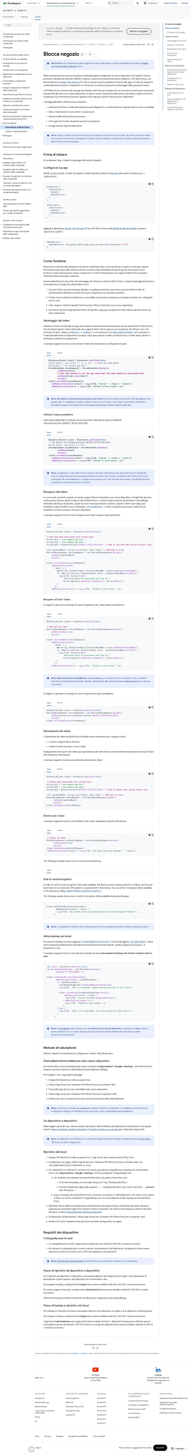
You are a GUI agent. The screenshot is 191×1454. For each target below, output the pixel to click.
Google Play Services (70, 82)
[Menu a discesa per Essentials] (40, 3)
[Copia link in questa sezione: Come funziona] (68, 261)
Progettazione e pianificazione (61, 3)
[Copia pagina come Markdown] (90, 54)
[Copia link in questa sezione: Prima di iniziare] (69, 154)
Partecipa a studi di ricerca (171, 1413)
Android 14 (101, 1410)
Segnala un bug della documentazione (168, 1403)
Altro (87, 3)
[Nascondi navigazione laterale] (31, 1449)
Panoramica (8, 17)
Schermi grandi (72, 1398)
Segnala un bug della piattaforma (173, 1398)
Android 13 (101, 1415)
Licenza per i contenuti (78, 1353)
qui (125, 1298)
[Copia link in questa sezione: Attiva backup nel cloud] (73, 936)
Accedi (185, 3)
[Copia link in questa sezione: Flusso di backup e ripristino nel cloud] (91, 1305)
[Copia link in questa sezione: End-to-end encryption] (74, 879)
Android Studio (170, 3)
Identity (22, 10)
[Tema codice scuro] (149, 183)
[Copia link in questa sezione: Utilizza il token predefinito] (75, 415)
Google (114, 173)
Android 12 (101, 1419)
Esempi (24, 17)
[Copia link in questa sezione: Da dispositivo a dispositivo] (79, 1121)
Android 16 (101, 1402)
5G (35, 1421)
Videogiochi (39, 1398)
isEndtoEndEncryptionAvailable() (70, 1261)
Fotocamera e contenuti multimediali (44, 1411)
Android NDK (133, 1417)
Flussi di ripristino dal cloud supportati (84, 1212)
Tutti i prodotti (99, 1436)
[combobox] (120, 3)
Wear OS (69, 1402)
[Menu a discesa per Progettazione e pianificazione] (78, 3)
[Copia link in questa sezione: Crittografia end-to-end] (75, 1238)
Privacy (37, 1417)
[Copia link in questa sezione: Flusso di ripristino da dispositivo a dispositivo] (102, 1270)
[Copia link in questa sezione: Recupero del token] (70, 492)
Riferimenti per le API (136, 1409)
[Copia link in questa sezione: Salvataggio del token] (72, 320)
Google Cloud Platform (78, 1436)
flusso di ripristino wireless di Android (69, 1129)
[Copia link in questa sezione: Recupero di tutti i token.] (73, 599)
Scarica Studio (134, 1413)
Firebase (59, 1436)
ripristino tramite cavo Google (104, 1129)
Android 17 (101, 1398)
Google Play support (168, 1408)
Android (35, 1436)
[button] (17, 59)
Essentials (32, 3)
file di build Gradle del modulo (123, 228)
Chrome (47, 1436)
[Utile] (148, 44)
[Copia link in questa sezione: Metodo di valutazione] (78, 1048)
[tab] (49, 353)
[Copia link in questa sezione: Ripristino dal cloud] (69, 1152)
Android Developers (50, 44)
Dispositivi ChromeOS (75, 1406)
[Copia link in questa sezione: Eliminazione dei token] (73, 731)
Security (8, 10)
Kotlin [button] (59, 353)
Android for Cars (73, 1410)
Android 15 (101, 1406)
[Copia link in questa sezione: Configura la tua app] (70, 168)
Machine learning (41, 1402)
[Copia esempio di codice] (152, 183)
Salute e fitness (40, 1406)
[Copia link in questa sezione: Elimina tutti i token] (67, 816)
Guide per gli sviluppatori (138, 1405)
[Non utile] (152, 44)
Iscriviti (160, 1447)
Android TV (70, 1415)
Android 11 (101, 1423)
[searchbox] (17, 25)
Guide (38, 17)
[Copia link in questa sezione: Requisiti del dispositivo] (81, 1232)
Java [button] (49, 353)
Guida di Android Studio (138, 1401)
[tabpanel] (99, 373)
